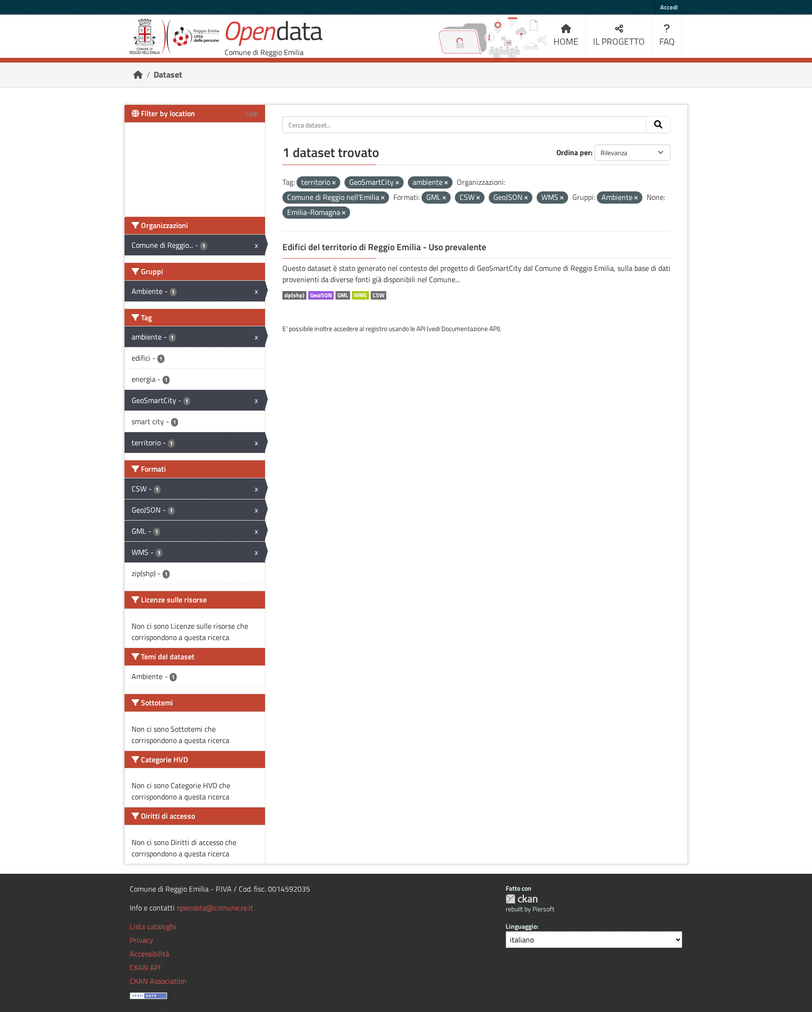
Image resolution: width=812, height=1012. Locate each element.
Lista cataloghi (153, 926)
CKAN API (145, 967)
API (420, 328)
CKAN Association (158, 981)
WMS (360, 295)
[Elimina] (334, 183)
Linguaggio (521, 926)
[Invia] (658, 124)
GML (342, 295)
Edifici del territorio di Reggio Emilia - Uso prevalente (384, 247)
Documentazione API (469, 328)
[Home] (138, 74)
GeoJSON (321, 295)
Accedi (669, 7)
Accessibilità (149, 953)
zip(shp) (294, 295)
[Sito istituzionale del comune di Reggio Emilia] (174, 36)
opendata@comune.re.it (215, 907)
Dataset (168, 74)
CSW (378, 295)
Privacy (141, 940)
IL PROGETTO (619, 41)
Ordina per (573, 152)
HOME (566, 41)
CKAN (522, 899)
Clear (252, 113)
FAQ (667, 41)
